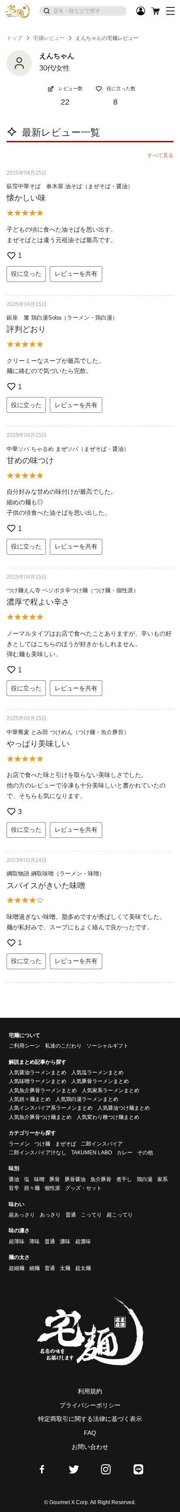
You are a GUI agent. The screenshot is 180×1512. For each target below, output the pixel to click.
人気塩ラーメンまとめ (97, 1072)
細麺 (34, 1268)
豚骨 (54, 1179)
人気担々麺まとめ (30, 1099)
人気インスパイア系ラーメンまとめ (51, 1108)
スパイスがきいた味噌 (46, 885)
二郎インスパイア (102, 1144)
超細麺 (16, 1268)
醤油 (14, 1179)
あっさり (50, 1215)
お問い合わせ (90, 1446)
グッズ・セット (83, 1188)
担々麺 (32, 1188)
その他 (145, 1153)
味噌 (39, 1179)
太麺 (65, 1268)
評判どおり (26, 329)
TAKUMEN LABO (91, 1153)
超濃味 (83, 1241)
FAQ (90, 1432)
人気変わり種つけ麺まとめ (107, 1117)
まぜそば (65, 1144)
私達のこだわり (63, 1046)
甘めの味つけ (30, 460)
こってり (91, 1215)
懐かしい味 (26, 197)
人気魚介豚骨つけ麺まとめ (40, 1117)
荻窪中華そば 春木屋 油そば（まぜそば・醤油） (70, 186)
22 (65, 102)
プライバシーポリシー (90, 1405)
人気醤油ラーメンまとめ (37, 1072)
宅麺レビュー (49, 38)
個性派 (52, 1188)
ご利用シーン (24, 1046)
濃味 (65, 1241)
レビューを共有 (76, 273)
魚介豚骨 (100, 1179)
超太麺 (83, 1268)
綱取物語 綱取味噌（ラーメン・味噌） (56, 873)
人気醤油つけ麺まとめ (123, 1108)
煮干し (124, 1179)
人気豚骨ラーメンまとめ (100, 1081)
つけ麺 (42, 1144)
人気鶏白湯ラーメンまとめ (86, 1099)
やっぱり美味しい (38, 743)
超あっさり (22, 1215)
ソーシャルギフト (107, 1046)
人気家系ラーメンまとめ (110, 1090)
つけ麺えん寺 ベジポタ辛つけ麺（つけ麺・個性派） (73, 590)
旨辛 (14, 1188)
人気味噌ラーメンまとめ (37, 1081)
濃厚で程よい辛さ (38, 602)
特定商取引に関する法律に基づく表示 (90, 1418)
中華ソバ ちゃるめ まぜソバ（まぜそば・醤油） (68, 449)
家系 (162, 1179)
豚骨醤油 (75, 1179)
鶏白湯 (144, 1179)
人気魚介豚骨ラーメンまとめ (43, 1090)
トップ (14, 38)
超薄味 (16, 1241)
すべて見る (160, 155)
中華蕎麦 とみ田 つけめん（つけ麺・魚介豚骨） (68, 732)
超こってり (120, 1215)
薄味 (34, 1241)
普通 (71, 1215)
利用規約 (90, 1391)
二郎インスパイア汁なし (37, 1153)
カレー (124, 1153)
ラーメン (19, 1144)
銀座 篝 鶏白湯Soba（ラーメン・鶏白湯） (62, 317)
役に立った (26, 273)
